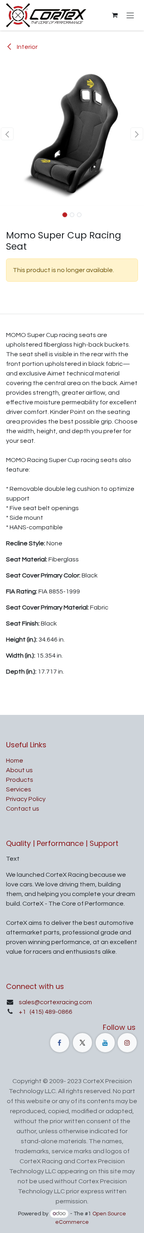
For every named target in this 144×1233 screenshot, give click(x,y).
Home (14, 760)
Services (18, 789)
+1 (23, 1012)
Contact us (22, 808)
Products (19, 780)
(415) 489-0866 (50, 1012)
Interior (27, 47)
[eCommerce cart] (114, 15)
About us (19, 770)
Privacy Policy (26, 799)
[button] (7, 133)
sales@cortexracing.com (55, 1002)
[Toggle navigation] (130, 15)
